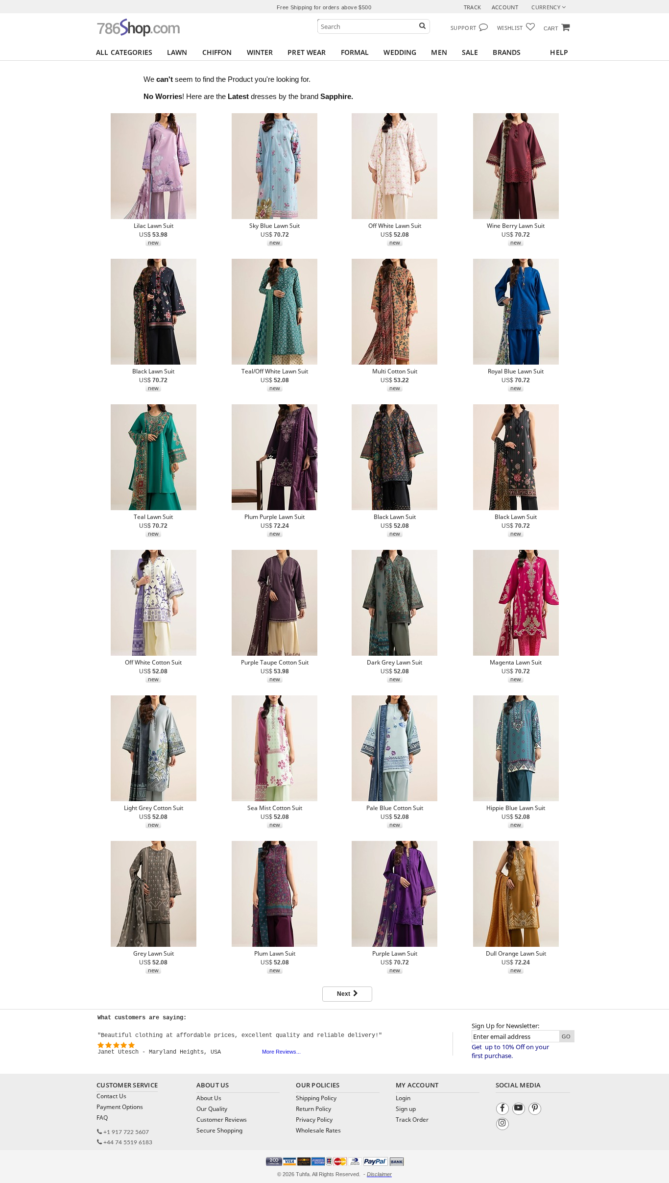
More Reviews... (281, 1052)
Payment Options (119, 1107)
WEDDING (399, 52)
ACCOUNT (505, 7)
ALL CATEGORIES (124, 52)
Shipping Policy (316, 1098)
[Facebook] (504, 1110)
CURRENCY (546, 7)
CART (551, 28)
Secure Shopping (219, 1130)
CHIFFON (217, 52)
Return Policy (313, 1109)
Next (345, 993)
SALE (470, 52)
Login (403, 1098)
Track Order (412, 1119)
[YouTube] (520, 1110)
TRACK (472, 7)
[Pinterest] (536, 1110)
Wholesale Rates (318, 1130)
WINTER (260, 52)
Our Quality (211, 1109)
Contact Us (111, 1096)
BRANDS (507, 52)
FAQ (102, 1117)
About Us (208, 1098)
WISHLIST (510, 27)
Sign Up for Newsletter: (505, 1025)
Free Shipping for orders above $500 (324, 7)
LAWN (177, 52)
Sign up (406, 1109)
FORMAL (355, 52)
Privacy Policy (314, 1119)
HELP (559, 52)
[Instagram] (504, 1125)
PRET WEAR (306, 52)
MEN (439, 52)
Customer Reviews (221, 1119)
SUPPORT (463, 27)
